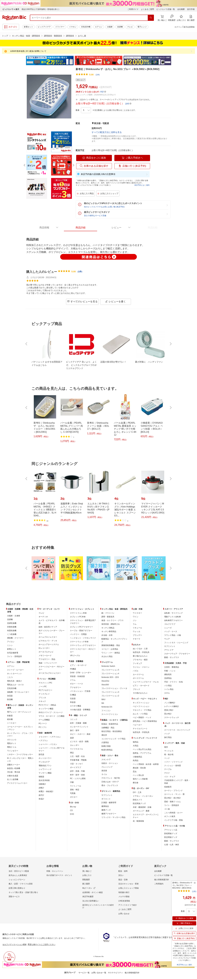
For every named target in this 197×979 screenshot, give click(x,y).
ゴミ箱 (167, 809)
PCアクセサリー (45, 690)
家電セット (28, 27)
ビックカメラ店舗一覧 (165, 9)
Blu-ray (73, 807)
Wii (102, 703)
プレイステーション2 (110, 696)
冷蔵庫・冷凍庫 (13, 616)
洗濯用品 (168, 678)
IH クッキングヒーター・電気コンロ (20, 759)
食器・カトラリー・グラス (112, 620)
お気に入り (87, 875)
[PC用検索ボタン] (151, 18)
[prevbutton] (27, 343)
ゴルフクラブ (169, 624)
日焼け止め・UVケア (110, 782)
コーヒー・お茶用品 (109, 649)
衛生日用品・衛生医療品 (111, 731)
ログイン (178, 27)
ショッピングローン (17, 880)
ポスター (73, 797)
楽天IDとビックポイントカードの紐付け (98, 906)
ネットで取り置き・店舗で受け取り (23, 892)
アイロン (10, 642)
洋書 (72, 782)
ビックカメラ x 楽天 (10, 9)
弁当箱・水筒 (107, 635)
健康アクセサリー (108, 814)
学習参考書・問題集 (78, 760)
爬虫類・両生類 (139, 768)
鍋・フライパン (107, 613)
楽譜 (72, 738)
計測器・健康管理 (108, 802)
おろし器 (82, 36)
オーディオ (43, 617)
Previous (23, 60)
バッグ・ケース (170, 631)
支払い (121, 875)
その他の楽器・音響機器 (80, 710)
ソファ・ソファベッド (173, 762)
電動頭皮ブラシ (45, 765)
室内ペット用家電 (140, 779)
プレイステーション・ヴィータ (114, 688)
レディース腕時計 (171, 706)
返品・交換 (123, 880)
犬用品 (135, 746)
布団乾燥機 (11, 631)
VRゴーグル (75, 655)
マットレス (168, 751)
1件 (80, 271)
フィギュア (137, 663)
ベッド (167, 758)
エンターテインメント (79, 727)
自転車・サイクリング (173, 613)
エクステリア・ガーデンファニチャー (146, 815)
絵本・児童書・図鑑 (78, 723)
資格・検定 (74, 790)
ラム (135, 624)
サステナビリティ (115, 973)
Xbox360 (105, 685)
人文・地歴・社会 (77, 756)
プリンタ (42, 698)
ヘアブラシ (43, 741)
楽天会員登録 (189, 27)
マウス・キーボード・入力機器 (51, 716)
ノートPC (43, 686)
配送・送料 (123, 871)
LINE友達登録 (124, 901)
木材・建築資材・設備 (142, 807)
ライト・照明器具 (14, 656)
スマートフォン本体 (78, 613)
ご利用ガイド (133, 9)
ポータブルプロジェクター (50, 673)
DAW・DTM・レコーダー (80, 673)
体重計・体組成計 (46, 791)
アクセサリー (75, 687)
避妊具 (104, 735)
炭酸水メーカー (13, 765)
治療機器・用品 (107, 728)
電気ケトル (11, 747)
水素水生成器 (12, 776)
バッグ (167, 734)
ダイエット (106, 799)
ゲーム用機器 (44, 720)
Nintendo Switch (108, 666)
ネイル (104, 774)
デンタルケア (44, 762)
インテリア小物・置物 (173, 820)
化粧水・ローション (109, 763)
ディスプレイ (44, 694)
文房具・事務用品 (171, 667)
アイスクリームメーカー (17, 783)
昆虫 (135, 772)
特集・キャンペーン (54, 871)
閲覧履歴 (86, 880)
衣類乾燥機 (11, 627)
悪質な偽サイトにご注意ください (41, 944)
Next (173, 60)
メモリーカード (45, 655)
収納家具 (168, 787)
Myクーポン (87, 888)
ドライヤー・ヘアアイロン (50, 737)
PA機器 (73, 669)
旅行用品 (168, 737)
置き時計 (168, 714)
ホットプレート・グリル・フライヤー (20, 734)
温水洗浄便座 (44, 780)
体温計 (41, 799)
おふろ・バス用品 (140, 714)
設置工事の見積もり (17, 888)
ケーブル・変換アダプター (81, 631)
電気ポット (11, 743)
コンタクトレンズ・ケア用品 (113, 739)
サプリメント (107, 795)
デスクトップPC (45, 683)
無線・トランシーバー (48, 663)
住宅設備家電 (12, 653)
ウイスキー (137, 613)
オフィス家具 (169, 816)
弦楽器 (73, 698)
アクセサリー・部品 (47, 659)
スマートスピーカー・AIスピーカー (51, 668)
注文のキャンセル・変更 (128, 884)
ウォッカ (136, 631)
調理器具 (70, 36)
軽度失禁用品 (107, 750)
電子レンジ (142, 27)
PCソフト (43, 727)
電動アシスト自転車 (172, 617)
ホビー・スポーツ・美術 (80, 734)
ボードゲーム (138, 678)
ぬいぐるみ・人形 (140, 649)
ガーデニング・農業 (141, 811)
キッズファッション (141, 703)
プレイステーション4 (110, 673)
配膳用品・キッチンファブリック (114, 640)
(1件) (98, 75)
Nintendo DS (106, 707)
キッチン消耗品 (107, 628)
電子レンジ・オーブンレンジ (19, 712)
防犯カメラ (137, 800)
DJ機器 (73, 695)
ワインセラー (12, 751)
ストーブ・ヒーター (15, 670)
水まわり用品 (107, 656)
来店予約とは (139, 185)
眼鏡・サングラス (171, 657)
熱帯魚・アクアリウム (142, 753)
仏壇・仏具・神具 (171, 845)
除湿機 (10, 699)
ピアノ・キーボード (78, 665)
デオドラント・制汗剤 (110, 778)
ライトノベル (75, 786)
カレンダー (74, 745)
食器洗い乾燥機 (13, 768)
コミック (73, 719)
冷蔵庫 (110, 27)
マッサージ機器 (45, 773)
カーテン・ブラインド (173, 790)
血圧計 (41, 795)
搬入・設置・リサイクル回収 (21, 884)
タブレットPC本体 (78, 617)
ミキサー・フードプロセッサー (20, 754)
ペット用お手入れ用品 (142, 749)
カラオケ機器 (75, 706)
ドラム (73, 680)
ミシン (10, 645)
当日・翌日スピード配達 (19, 871)
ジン (135, 620)
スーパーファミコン (109, 714)
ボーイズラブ (75, 767)
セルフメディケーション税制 (14, 944)
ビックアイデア (44, 27)
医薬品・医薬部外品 (109, 724)
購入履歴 (86, 884)
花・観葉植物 (138, 821)
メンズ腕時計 (169, 703)
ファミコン (106, 710)
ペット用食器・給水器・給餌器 (146, 764)
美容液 (104, 771)
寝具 (166, 747)
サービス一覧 (84, 973)
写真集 (73, 793)
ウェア (167, 639)
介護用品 (105, 742)
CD (71, 810)
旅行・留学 (74, 730)
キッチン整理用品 (108, 631)
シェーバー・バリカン (48, 744)
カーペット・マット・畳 (174, 794)
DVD (72, 814)
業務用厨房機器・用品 (110, 645)
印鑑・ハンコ (169, 671)
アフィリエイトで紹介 (127, 905)
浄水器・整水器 (13, 772)
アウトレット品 (170, 830)
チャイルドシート (140, 729)
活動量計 (42, 784)
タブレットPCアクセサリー (81, 627)
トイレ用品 (168, 689)
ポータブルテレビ (46, 652)
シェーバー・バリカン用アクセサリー (51, 749)
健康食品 (105, 806)
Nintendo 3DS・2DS (110, 677)
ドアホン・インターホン (143, 796)
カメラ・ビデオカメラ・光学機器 (51, 621)
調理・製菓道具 (107, 617)
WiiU (103, 699)
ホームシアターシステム (49, 644)
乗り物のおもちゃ (140, 656)
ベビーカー (137, 725)
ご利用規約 (158, 884)
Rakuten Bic (14, 17)
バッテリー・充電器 (78, 634)
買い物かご (87, 871)
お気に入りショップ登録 (128, 888)
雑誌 (72, 753)
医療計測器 (106, 746)
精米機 (10, 719)
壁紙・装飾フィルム (172, 802)
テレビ (130, 27)
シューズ (168, 628)
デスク (167, 773)
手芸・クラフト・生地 (173, 682)
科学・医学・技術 (77, 775)
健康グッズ (106, 810)
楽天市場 (191, 9)
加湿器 (10, 696)
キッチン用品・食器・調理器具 (26, 36)
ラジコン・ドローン (141, 667)
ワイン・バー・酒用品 (110, 653)
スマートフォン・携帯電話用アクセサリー (83, 621)
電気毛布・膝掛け (14, 681)
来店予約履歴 (87, 896)
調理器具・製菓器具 (53, 36)
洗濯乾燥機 (11, 623)
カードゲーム (138, 674)
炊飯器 (10, 716)
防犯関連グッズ (170, 833)
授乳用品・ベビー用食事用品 (145, 721)
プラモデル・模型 (140, 660)
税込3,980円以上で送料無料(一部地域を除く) (40, 9)
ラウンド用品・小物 (172, 635)
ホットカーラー (45, 758)
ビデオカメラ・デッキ (48, 641)
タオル (167, 693)
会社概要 (181, 9)
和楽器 (73, 702)
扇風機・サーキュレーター (18, 692)
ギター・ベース (76, 684)
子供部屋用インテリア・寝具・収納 (177, 781)
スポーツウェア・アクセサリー (177, 654)
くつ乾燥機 (11, 634)
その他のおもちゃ (140, 693)
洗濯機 (120, 27)
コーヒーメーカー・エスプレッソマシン (20, 728)
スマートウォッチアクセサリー (83, 645)
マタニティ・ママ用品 (142, 710)
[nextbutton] (170, 343)
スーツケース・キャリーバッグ (177, 730)
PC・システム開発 (78, 778)
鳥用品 (135, 760)
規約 (148, 185)
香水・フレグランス (109, 785)
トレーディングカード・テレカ (146, 682)
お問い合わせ (123, 914)
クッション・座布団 (172, 765)
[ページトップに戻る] (192, 597)
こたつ (10, 677)
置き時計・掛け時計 (172, 798)
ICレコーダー (44, 648)
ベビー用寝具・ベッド (142, 717)
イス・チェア (169, 777)
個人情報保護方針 (161, 880)
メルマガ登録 (123, 896)
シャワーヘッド (45, 769)
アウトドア (168, 650)
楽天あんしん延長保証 (18, 875)
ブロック (136, 689)
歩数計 (41, 788)
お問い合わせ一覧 (98, 973)
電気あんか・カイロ (15, 685)
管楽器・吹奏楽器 (77, 676)
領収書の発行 (123, 892)
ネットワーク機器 (46, 709)
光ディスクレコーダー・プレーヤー (51, 632)
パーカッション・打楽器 (80, 691)
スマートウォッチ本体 (79, 642)
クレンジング (107, 767)
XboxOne (105, 681)
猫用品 (135, 742)
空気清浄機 (85, 27)
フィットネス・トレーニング (176, 643)
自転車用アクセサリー (173, 620)
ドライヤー (59, 27)
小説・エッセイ (76, 764)
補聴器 (41, 777)
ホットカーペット (14, 673)
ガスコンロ (11, 740)
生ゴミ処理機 (12, 779)
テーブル (168, 769)
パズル (135, 671)
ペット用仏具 (138, 775)
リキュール (137, 628)
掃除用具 (168, 674)
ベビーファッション (141, 706)
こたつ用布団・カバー (173, 813)
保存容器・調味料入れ (110, 624)
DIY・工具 (137, 792)
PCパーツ (43, 723)
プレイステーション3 (110, 692)
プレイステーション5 (110, 670)
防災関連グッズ (139, 803)
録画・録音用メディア (48, 627)
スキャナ (42, 701)
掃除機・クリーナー (15, 638)
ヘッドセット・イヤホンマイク (83, 638)
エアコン (98, 27)
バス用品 (168, 686)
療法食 (135, 783)
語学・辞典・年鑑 (77, 771)
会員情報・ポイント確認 (92, 892)
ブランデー (137, 635)
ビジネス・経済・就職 (79, 741)
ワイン (135, 617)
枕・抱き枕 (168, 754)
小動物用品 (137, 757)
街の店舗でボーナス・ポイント (59, 875)
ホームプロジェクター (48, 637)
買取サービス (14, 896)
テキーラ (136, 639)
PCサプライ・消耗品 (47, 705)
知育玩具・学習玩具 (141, 652)
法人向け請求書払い (90, 901)
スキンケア (106, 759)
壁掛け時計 (168, 710)
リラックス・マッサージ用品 (113, 817)
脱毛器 (41, 754)
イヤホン (72, 27)
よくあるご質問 (147, 9)
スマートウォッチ (171, 717)
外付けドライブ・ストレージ (51, 712)
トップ (5, 36)
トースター (11, 723)
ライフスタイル (76, 749)
